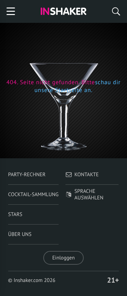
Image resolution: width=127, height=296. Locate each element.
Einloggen (63, 258)
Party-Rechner (27, 174)
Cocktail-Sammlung (33, 194)
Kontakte (87, 174)
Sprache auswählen (89, 194)
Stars (15, 214)
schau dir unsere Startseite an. (78, 86)
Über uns (20, 234)
